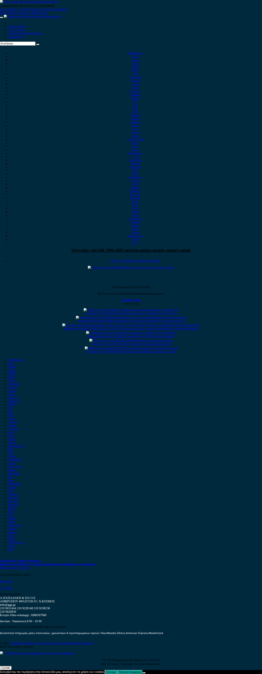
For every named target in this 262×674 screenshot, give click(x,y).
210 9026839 (59, 9)
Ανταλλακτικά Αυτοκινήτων (25, 33)
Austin (135, 60)
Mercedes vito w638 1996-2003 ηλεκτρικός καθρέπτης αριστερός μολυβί (130, 351)
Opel (135, 184)
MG (134, 170)
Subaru (134, 222)
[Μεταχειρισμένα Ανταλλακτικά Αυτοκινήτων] (37, 653)
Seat (134, 208)
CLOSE (6, 668)
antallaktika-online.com (24, 643)
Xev (134, 242)
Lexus (134, 156)
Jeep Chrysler (135, 139)
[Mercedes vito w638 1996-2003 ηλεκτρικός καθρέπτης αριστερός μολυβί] (131, 348)
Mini (135, 173)
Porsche (135, 194)
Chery (134, 73)
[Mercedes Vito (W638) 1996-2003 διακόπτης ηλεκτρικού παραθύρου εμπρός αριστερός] (131, 317)
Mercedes (135, 167)
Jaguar (135, 136)
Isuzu (135, 125)
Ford (135, 108)
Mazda (135, 163)
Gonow (134, 115)
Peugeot (135, 191)
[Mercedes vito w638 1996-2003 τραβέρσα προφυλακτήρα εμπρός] (130, 340)
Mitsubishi (135, 177)
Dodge (135, 98)
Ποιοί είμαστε (16, 29)
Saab (135, 204)
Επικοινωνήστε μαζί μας (15, 567)
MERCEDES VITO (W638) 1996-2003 (134, 261)
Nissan (135, 180)
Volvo (134, 239)
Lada (135, 146)
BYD (134, 70)
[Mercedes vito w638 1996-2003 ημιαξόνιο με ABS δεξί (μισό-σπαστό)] (131, 332)
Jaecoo (135, 132)
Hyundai (134, 122)
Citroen (134, 80)
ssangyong (134, 218)
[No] (144, 672)
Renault (134, 198)
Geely (134, 111)
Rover (134, 201)
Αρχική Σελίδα (17, 26)
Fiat (135, 104)
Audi (135, 56)
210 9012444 (8, 9)
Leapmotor (134, 153)
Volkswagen (134, 235)
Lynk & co (134, 160)
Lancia (135, 149)
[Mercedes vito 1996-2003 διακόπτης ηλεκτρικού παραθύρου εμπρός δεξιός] (131, 309)
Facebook (6, 581)
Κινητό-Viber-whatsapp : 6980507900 (23, 13)
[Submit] (37, 44)
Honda (135, 118)
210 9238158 (42, 9)
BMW (135, 67)
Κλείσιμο (111, 672)
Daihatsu (134, 94)
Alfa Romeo (134, 53)
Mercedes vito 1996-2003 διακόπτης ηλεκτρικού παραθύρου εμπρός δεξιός (131, 313)
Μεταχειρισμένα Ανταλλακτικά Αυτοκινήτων (66, 643)
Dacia (134, 87)
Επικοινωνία (15, 36)
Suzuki (135, 225)
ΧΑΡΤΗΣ (6, 588)
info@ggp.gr (8, 604)
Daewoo (135, 91)
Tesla (135, 229)
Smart (134, 215)
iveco (135, 129)
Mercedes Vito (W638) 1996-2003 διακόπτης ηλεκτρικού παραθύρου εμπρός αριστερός (130, 321)
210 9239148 (25, 9)
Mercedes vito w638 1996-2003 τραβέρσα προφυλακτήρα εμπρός (131, 344)
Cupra (134, 84)
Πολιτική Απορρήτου (130, 672)
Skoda (135, 211)
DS (135, 101)
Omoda (134, 187)
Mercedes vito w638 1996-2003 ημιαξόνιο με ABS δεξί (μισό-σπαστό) (131, 336)
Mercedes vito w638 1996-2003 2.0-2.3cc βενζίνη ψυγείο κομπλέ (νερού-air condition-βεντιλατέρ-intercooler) (131, 328)
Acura (134, 63)
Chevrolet (135, 77)
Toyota (135, 232)
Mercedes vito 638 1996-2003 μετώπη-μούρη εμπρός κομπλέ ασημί (131, 250)
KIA (135, 142)
